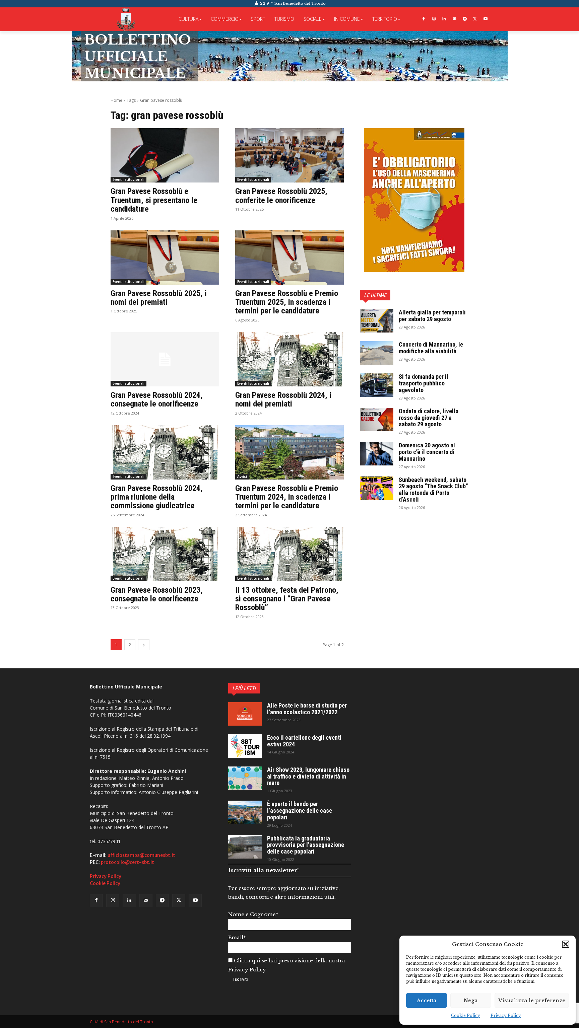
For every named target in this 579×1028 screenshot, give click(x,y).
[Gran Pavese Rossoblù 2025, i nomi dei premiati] (165, 257)
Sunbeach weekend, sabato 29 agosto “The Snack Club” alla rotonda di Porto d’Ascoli (433, 489)
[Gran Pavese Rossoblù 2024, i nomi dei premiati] (289, 359)
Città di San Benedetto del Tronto (121, 1022)
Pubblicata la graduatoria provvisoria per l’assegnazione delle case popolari (305, 845)
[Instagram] (434, 19)
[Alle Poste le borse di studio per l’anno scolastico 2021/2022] (245, 714)
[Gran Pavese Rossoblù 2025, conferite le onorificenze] (289, 155)
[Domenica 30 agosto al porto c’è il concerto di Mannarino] (376, 453)
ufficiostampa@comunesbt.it (141, 855)
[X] (475, 19)
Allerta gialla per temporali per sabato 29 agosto (432, 315)
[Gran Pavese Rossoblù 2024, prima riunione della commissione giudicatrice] (165, 452)
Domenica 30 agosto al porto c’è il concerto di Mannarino (427, 452)
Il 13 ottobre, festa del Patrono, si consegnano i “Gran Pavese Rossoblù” (286, 598)
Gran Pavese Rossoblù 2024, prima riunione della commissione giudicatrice (157, 497)
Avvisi (242, 476)
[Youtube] (485, 19)
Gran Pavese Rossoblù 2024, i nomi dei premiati (283, 399)
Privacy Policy (506, 1015)
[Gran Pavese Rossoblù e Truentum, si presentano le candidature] (165, 155)
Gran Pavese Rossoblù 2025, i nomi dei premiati (159, 298)
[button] (565, 944)
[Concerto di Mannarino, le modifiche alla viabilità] (376, 353)
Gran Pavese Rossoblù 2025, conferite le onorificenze (281, 196)
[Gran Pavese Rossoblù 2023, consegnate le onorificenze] (165, 554)
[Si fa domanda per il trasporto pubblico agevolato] (376, 385)
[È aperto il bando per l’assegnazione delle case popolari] (245, 812)
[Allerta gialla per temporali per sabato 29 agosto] (376, 321)
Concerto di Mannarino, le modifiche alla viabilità (431, 348)
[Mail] (454, 19)
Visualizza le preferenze (531, 1000)
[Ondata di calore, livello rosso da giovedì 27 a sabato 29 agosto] (376, 419)
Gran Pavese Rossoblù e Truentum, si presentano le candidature (154, 200)
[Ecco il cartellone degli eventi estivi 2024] (245, 746)
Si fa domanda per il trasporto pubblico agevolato (423, 383)
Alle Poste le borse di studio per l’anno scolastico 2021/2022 (307, 709)
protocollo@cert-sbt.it (127, 862)
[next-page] (143, 644)
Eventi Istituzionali (128, 179)
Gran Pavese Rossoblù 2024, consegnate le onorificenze (157, 399)
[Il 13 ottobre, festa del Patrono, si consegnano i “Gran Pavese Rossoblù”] (289, 554)
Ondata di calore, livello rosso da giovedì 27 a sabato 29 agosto (428, 418)
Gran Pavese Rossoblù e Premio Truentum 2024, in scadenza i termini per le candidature (286, 497)
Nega (471, 1000)
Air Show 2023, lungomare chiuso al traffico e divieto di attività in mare (308, 776)
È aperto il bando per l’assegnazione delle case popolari (299, 810)
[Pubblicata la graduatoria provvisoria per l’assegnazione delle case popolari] (245, 847)
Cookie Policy (465, 1015)
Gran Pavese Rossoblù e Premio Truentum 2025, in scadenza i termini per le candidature (286, 302)
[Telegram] (465, 19)
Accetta (427, 1000)
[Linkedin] (444, 19)
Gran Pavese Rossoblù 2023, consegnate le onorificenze (157, 594)
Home (116, 100)
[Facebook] (423, 19)
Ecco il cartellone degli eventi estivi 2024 (304, 741)
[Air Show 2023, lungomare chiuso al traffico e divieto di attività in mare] (245, 778)
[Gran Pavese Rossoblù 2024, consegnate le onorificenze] (165, 359)
